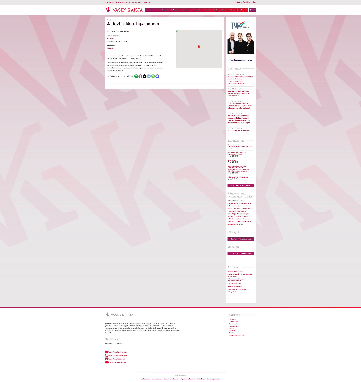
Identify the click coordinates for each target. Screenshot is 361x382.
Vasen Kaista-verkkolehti (237, 289)
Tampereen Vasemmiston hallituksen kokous (237, 153)
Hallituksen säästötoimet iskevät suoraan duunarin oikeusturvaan (238, 93)
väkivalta (231, 219)
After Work (232, 160)
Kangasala (243, 203)
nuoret (244, 208)
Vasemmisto (197, 10)
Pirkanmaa (186, 10)
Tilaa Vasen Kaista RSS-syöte (241, 239)
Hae (253, 10)
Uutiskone (238, 2)
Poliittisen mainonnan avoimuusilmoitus (236, 280)
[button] (199, 47)
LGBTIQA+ (237, 208)
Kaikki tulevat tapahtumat (241, 186)
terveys (230, 216)
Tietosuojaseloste (144, 2)
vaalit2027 (247, 216)
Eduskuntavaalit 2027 (239, 10)
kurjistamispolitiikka (244, 206)
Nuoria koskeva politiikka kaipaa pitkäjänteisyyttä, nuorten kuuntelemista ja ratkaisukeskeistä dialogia (239, 119)
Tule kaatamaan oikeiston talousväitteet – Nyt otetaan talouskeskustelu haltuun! (240, 105)
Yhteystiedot (133, 2)
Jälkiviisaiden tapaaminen (238, 177)
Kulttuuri (225, 10)
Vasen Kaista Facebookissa (117, 352)
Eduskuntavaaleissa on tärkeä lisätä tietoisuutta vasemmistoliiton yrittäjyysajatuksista (240, 80)
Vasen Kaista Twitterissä (116, 359)
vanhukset (231, 221)
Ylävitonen (110, 38)
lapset (230, 208)
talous (239, 214)
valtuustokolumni (242, 219)
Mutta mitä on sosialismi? (239, 130)
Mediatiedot (109, 2)
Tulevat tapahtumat (121, 2)
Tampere (165, 10)
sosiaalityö (232, 214)
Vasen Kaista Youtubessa (117, 362)
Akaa (241, 201)
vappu (239, 221)
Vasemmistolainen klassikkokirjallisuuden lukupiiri (240, 145)
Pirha (250, 208)
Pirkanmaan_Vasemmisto (237, 211)
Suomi (207, 10)
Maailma (216, 10)
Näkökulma (175, 10)
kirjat (250, 203)
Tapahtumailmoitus (249, 2)
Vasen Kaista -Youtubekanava (241, 254)
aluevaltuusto (233, 203)
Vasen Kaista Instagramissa (117, 355)
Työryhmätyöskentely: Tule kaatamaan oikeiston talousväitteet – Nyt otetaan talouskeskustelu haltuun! (238, 168)
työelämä (237, 216)
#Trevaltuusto (233, 201)
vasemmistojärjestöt (235, 224)
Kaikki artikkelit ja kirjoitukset (240, 274)
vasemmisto (246, 221)
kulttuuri (231, 206)
